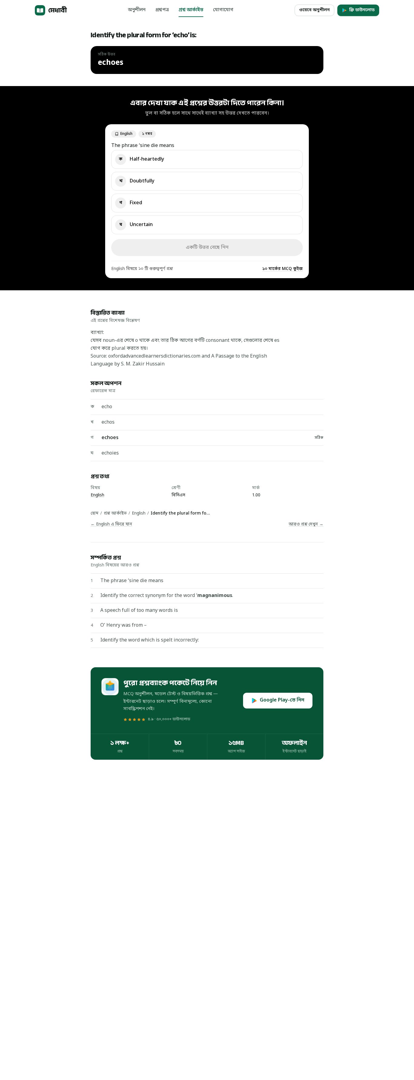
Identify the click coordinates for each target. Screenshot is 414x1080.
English (97, 495)
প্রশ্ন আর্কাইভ (191, 10)
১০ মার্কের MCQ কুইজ (282, 269)
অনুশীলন (136, 10)
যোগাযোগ (223, 10)
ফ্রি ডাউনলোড (362, 10)
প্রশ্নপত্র (162, 10)
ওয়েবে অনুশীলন (314, 10)
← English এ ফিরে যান (111, 524)
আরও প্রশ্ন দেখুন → (306, 524)
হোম (94, 513)
